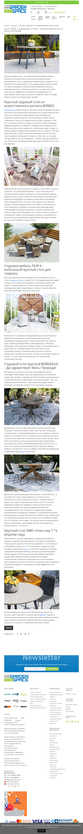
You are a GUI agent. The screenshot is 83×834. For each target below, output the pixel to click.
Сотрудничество (55, 692)
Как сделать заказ (56, 734)
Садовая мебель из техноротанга (55, 711)
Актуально (14, 26)
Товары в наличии (33, 18)
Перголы (53, 723)
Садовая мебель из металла (55, 720)
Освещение (62, 16)
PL (9, 786)
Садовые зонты (47, 17)
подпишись (52, 669)
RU (15, 786)
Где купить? (34, 689)
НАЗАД (8, 628)
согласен (41, 831)
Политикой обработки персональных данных (42, 827)
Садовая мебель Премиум (40, 18)
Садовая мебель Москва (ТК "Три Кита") (38, 707)
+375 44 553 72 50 (50, 6)
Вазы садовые (54, 17)
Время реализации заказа (54, 742)
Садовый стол (10, 110)
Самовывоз (70, 711)
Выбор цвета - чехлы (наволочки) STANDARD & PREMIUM (56, 774)
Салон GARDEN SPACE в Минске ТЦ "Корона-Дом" (38, 701)
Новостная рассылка (53, 763)
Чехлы (69, 16)
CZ (18, 786)
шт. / (56, 12)
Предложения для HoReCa (56, 695)
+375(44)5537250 (13, 765)
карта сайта (57, 708)
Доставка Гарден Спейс (72, 705)
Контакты (51, 8)
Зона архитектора (56, 703)
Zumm (25, 549)
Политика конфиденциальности (57, 768)
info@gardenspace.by (38, 8)
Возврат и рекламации (54, 759)
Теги (51, 708)
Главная (6, 26)
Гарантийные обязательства (55, 748)
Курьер (68, 709)
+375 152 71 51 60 (12, 782)
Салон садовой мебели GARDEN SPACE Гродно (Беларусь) (38, 694)
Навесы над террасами (75, 18)
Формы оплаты (71, 694)
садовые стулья (16, 280)
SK (12, 786)
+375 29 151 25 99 (41, 2)
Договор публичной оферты (53, 753)
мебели (43, 614)
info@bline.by (23, 765)
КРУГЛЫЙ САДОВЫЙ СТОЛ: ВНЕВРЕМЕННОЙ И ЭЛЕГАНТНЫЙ (38, 26)
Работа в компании (53, 700)
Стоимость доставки (53, 737)
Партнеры (53, 706)
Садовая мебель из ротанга (55, 715)
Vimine (22, 451)
